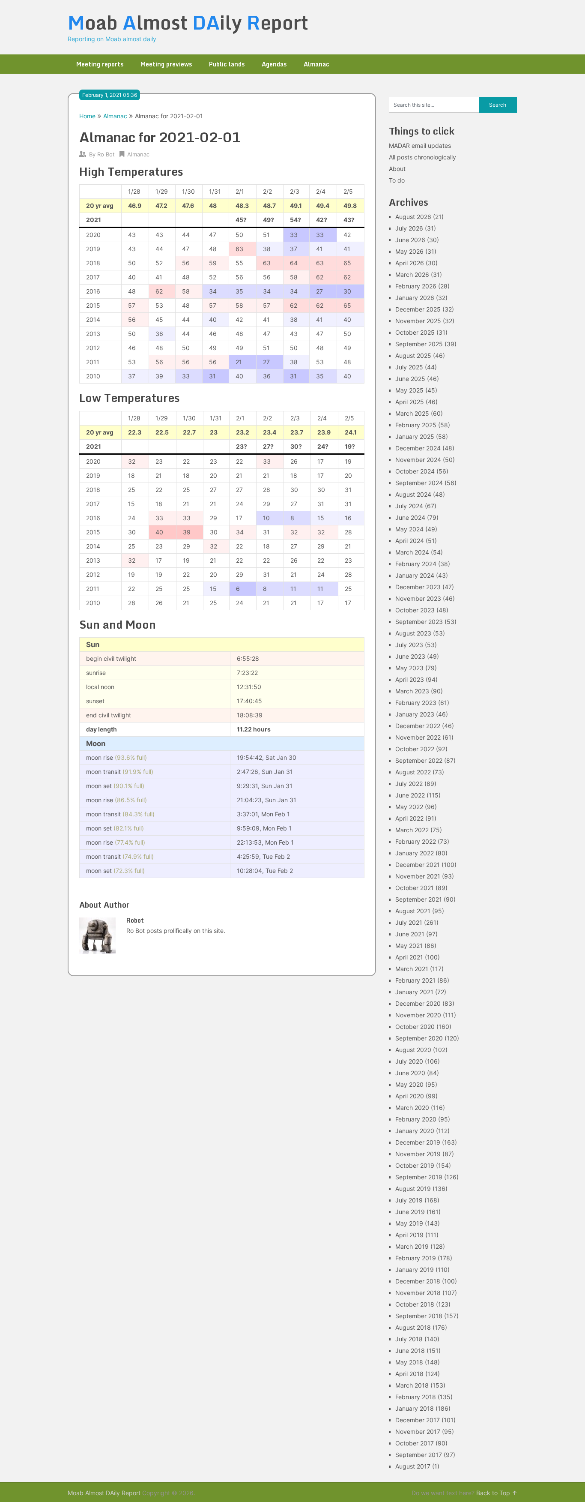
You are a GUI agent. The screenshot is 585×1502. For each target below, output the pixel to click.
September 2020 (419, 1038)
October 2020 (415, 1026)
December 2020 (418, 1003)
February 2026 (415, 286)
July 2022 (409, 783)
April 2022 (409, 818)
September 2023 (419, 621)
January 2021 (414, 991)
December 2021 (417, 864)
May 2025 (409, 390)
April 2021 (409, 957)
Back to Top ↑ (496, 1492)
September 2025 (419, 344)
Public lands (227, 64)
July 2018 (409, 1339)
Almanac (316, 64)
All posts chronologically (422, 157)
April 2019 (409, 1234)
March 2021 (411, 968)
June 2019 (410, 1211)
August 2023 (413, 633)
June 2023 (410, 656)
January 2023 (414, 714)
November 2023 (418, 598)
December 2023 (418, 587)
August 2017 (412, 1466)
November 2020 (418, 1015)
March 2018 (412, 1385)
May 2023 (409, 668)
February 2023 (415, 702)
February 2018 (415, 1396)
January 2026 (414, 297)
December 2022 (417, 725)
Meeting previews (166, 64)
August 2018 (413, 1327)
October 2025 (415, 332)
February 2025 (415, 425)
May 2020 (409, 1084)
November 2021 (417, 876)
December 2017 (417, 1420)
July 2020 (409, 1061)
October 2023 (415, 610)
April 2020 (409, 1096)
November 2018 (418, 1292)
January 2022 (414, 853)
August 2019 (413, 1188)
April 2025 (409, 401)
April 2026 (409, 263)
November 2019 (418, 1153)
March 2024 (412, 552)
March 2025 (412, 413)
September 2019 (418, 1177)
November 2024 (418, 459)
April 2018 (409, 1373)
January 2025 (414, 436)
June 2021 (409, 934)
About (397, 168)
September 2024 (419, 482)
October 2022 (414, 748)
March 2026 (412, 274)
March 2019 (412, 1246)
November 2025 (418, 320)
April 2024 (409, 540)
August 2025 (413, 355)
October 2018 (414, 1304)
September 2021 (418, 899)
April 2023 (409, 679)
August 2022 (413, 772)
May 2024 (409, 529)
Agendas (274, 64)
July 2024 (409, 506)
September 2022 (418, 760)
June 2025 (410, 378)
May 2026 (409, 251)
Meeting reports (99, 64)
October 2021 (414, 887)
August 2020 (413, 1049)
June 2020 (410, 1072)
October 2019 (414, 1165)
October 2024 (415, 471)
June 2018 (410, 1350)
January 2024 (414, 575)
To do (397, 180)
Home (87, 116)
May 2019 (409, 1223)
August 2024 (413, 494)
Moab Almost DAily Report (104, 1492)
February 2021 (415, 980)
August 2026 (413, 216)
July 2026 (409, 228)
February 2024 (415, 563)
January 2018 (414, 1408)
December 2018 (417, 1281)
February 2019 (415, 1258)
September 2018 (418, 1315)
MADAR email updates (420, 145)
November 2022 (418, 737)
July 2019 (409, 1200)
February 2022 (415, 841)
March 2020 (412, 1107)
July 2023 (409, 644)
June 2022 (410, 795)
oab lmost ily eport (188, 22)
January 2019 (414, 1269)
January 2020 (414, 1130)
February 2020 (415, 1119)
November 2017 (417, 1431)
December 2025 (418, 309)
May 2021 (409, 945)
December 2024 (418, 448)
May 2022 (409, 806)
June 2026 (410, 239)
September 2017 (418, 1454)
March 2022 (412, 829)
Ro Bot (106, 154)
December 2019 (417, 1142)
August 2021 (412, 910)
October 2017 (414, 1443)
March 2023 (412, 691)
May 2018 (409, 1362)
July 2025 (409, 367)
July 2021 (408, 922)
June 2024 (410, 517)
